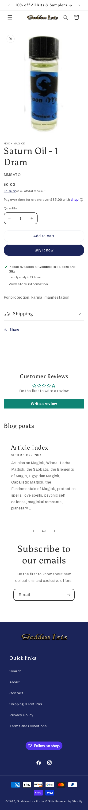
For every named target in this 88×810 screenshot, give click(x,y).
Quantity (10, 208)
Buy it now (44, 250)
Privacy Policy (21, 715)
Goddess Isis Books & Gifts (36, 801)
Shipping (10, 191)
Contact (16, 693)
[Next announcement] (79, 5)
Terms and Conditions (28, 726)
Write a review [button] (44, 404)
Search (15, 671)
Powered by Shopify (69, 801)
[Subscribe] (68, 595)
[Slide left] (33, 531)
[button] (9, 17)
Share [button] (14, 329)
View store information (28, 284)
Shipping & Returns (25, 704)
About (14, 682)
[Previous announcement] (9, 5)
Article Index (29, 447)
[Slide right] (55, 531)
